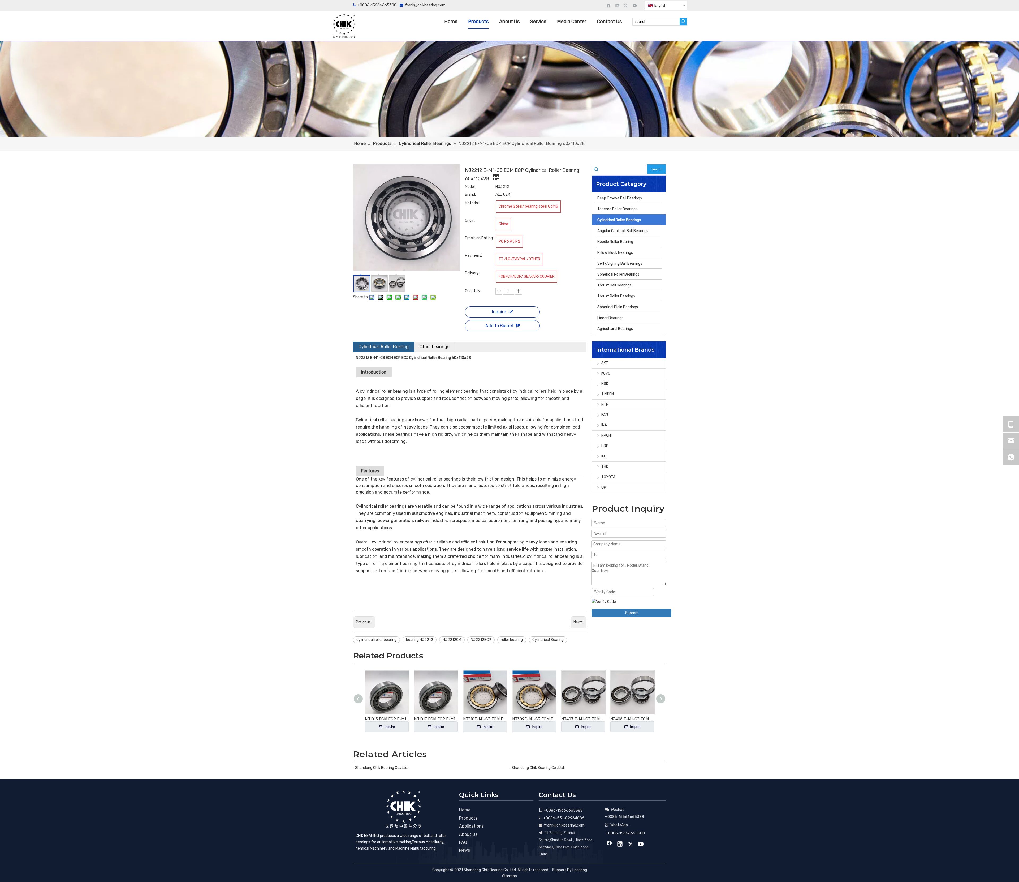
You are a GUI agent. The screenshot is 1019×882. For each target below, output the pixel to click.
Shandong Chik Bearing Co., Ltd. (381, 767)
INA (604, 425)
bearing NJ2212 (419, 639)
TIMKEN (607, 394)
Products (468, 818)
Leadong (579, 870)
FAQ (463, 842)
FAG (604, 415)
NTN (604, 404)
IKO (603, 456)
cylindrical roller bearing (376, 639)
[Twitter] (626, 5)
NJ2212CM (452, 639)
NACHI (606, 435)
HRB (604, 446)
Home (464, 809)
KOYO (605, 373)
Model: (470, 187)
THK (604, 466)
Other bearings (434, 346)
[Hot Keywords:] (683, 21)
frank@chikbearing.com (425, 5)
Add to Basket (499, 325)
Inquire (499, 311)
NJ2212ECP (481, 639)
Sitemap (509, 876)
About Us (468, 834)
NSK (604, 384)
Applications (471, 826)
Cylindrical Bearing (548, 639)
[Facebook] (608, 5)
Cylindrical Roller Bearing (384, 346)
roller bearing (512, 639)
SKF (604, 363)
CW (604, 487)
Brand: (470, 194)
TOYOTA (608, 477)
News (464, 850)
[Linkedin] (617, 5)
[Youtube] (635, 5)
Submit (631, 613)
